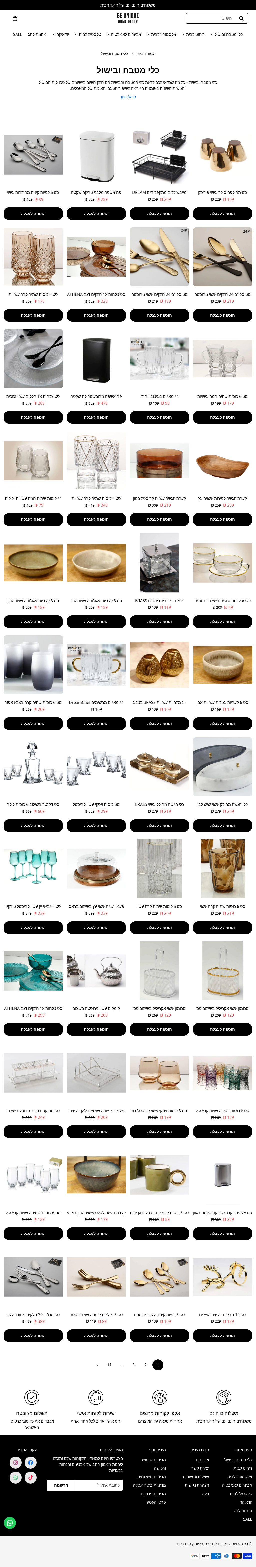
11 (109, 1365)
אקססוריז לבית (163, 34)
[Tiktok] (31, 1478)
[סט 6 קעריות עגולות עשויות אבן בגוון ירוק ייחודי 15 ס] (33, 562)
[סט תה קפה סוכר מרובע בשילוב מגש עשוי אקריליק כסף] (33, 1072)
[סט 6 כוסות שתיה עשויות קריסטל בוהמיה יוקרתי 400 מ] (33, 1174)
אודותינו (202, 1459)
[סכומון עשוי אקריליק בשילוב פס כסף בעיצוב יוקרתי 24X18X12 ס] (159, 970)
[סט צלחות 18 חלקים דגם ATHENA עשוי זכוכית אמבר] (96, 256)
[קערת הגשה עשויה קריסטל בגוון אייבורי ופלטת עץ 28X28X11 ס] (159, 460)
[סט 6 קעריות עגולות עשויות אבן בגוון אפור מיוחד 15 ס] (96, 562)
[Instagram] (16, 1463)
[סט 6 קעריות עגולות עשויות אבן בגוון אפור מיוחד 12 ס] (222, 664)
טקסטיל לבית (90, 34)
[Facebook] (31, 1463)
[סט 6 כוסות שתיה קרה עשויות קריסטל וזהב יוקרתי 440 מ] (96, 460)
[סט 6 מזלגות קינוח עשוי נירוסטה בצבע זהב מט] (96, 1276)
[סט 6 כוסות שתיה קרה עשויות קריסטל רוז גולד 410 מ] (33, 256)
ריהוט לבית (195, 34)
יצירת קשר (200, 1468)
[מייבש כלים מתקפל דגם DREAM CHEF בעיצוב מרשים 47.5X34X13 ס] (159, 154)
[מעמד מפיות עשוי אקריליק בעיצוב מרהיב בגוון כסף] (96, 1072)
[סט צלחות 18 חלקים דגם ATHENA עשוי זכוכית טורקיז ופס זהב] (33, 970)
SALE (17, 34)
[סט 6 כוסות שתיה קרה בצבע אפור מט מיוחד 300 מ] (33, 664)
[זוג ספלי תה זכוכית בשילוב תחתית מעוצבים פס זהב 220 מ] (222, 562)
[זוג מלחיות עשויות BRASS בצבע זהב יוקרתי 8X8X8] (159, 664)
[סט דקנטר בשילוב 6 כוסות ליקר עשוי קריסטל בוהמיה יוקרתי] (33, 766)
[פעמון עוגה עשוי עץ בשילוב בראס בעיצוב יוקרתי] (96, 868)
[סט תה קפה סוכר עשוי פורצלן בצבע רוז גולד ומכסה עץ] (222, 154)
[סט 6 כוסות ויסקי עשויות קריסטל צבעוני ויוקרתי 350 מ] (222, 1072)
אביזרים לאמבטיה (126, 34)
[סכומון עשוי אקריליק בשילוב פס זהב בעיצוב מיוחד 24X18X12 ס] (222, 970)
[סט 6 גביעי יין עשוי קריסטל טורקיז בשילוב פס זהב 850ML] (33, 868)
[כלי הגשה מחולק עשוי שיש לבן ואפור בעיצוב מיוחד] (222, 766)
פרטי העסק (156, 1502)
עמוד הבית (146, 53)
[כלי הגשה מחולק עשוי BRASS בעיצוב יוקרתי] (159, 766)
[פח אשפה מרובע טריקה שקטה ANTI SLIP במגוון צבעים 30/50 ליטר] (96, 358)
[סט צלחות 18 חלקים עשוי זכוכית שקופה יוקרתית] (33, 358)
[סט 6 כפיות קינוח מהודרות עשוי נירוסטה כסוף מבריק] (33, 154)
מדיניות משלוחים (152, 1476)
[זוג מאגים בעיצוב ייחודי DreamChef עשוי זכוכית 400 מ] (159, 358)
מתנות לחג (37, 34)
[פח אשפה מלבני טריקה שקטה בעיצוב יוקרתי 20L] (96, 154)
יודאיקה (62, 34)
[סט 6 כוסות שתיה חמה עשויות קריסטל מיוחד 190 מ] (222, 358)
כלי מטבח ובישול (229, 34)
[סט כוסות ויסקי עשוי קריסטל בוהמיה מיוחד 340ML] (96, 766)
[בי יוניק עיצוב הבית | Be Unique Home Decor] (128, 18)
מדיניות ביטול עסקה (149, 1485)
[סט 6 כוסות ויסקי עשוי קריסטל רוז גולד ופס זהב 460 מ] (159, 1072)
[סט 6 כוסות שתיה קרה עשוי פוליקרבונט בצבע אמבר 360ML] (222, 868)
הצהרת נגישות (197, 1485)
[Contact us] (10, 1523)
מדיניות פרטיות (153, 1493)
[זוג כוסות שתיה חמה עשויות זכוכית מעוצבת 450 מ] (33, 460)
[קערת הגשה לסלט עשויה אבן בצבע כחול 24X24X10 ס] (96, 1174)
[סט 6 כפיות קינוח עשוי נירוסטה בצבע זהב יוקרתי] (159, 1276)
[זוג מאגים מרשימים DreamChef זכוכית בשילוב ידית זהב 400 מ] (96, 664)
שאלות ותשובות (196, 1476)
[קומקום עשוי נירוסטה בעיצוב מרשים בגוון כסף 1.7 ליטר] (96, 970)
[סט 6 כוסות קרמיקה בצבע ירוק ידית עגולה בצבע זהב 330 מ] (159, 1174)
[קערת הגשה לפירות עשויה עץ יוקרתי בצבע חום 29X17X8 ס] (222, 460)
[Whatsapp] (16, 1478)
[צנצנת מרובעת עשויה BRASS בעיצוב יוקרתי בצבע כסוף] (159, 562)
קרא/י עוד (128, 97)
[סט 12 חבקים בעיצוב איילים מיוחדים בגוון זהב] (222, 1276)
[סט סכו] (222, 256)
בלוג (205, 1493)
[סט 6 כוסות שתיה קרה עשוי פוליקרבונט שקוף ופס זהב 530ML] (159, 868)
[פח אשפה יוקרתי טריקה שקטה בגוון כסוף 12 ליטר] (222, 1174)
